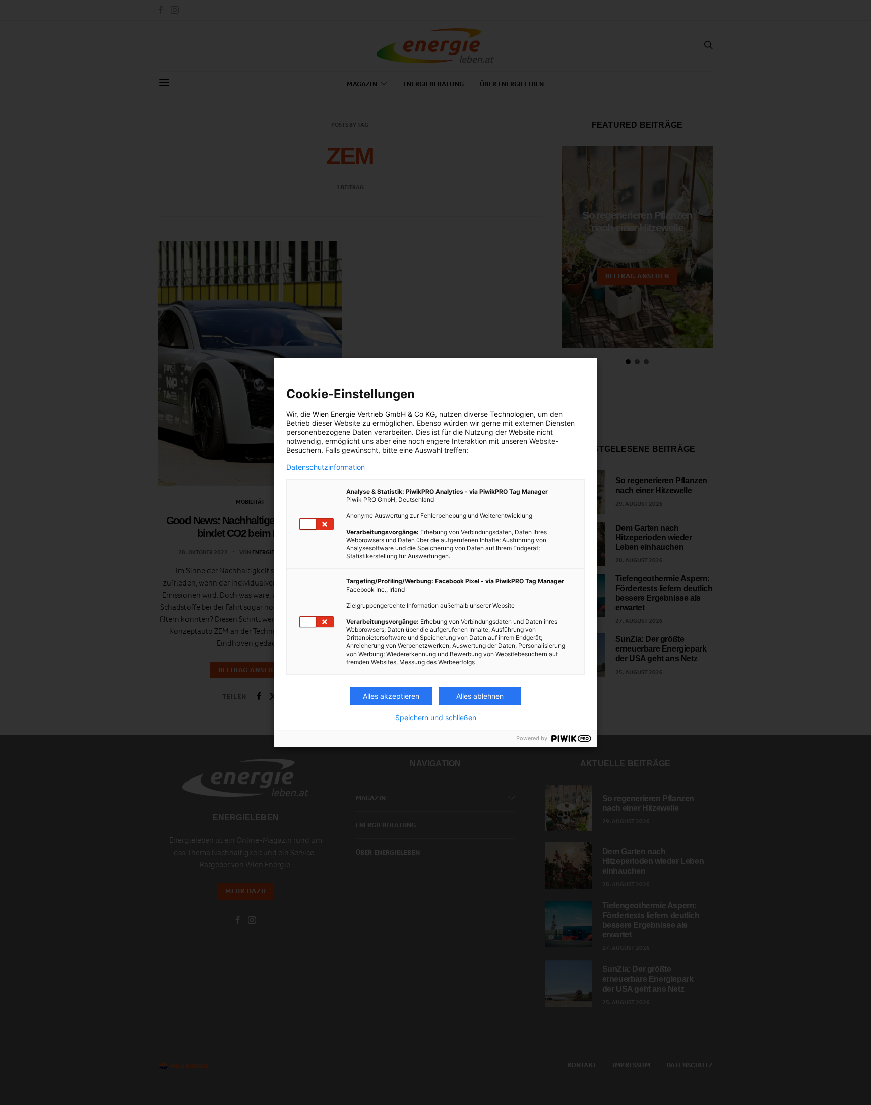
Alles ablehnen (480, 696)
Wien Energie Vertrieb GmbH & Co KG (374, 414)
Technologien (512, 414)
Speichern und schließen (435, 717)
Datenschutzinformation (325, 467)
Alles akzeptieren (391, 696)
